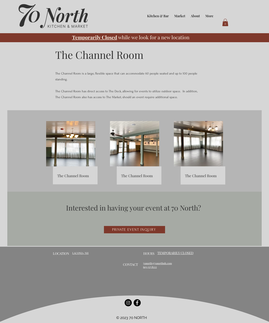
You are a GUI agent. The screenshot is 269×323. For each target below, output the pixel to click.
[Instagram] (128, 302)
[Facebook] (137, 302)
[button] (225, 22)
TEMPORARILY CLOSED (175, 253)
